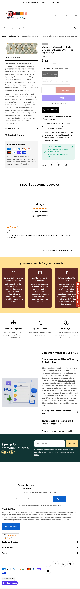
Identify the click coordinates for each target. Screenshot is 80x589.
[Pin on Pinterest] (66, 165)
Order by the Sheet (50, 75)
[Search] (75, 28)
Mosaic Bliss (67, 383)
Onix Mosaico (47, 383)
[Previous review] (2, 235)
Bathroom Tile (14, 36)
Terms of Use (61, 452)
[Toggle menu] (3, 15)
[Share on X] (59, 165)
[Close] (72, 146)
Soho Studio (56, 383)
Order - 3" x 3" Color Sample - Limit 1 (55, 82)
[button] (78, 294)
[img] (40, 208)
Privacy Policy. (56, 505)
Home (4, 36)
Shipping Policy (71, 403)
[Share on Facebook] (51, 165)
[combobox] (40, 28)
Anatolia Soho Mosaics (66, 381)
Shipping (45, 64)
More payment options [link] (58, 103)
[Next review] (77, 235)
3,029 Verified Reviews (40, 211)
